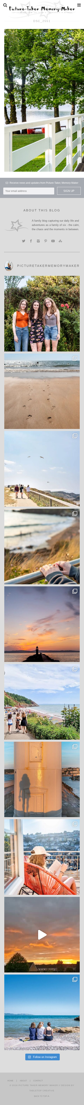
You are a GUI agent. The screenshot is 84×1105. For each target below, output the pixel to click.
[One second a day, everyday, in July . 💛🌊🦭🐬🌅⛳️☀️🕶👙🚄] (42, 934)
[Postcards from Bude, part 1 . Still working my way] (42, 469)
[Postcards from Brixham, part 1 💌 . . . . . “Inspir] (42, 1012)
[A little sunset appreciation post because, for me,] (42, 624)
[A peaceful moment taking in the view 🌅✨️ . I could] (42, 546)
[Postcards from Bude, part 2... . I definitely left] (42, 391)
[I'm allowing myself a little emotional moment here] (42, 313)
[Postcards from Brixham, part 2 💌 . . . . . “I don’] (42, 702)
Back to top (41, 1096)
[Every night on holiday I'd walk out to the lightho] (42, 779)
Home (10, 1081)
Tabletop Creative (41, 1091)
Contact (38, 1081)
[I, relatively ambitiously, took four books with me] (42, 857)
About (23, 1081)
